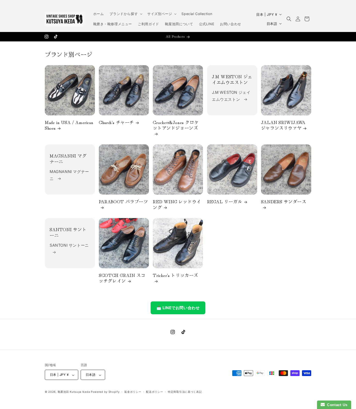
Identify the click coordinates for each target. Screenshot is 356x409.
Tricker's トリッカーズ (175, 275)
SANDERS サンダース (283, 202)
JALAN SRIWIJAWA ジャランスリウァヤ (283, 125)
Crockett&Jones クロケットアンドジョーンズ (176, 125)
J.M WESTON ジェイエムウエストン (232, 79)
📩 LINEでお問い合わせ (178, 307)
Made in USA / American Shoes (69, 125)
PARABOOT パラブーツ (123, 202)
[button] (125, 14)
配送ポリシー (154, 391)
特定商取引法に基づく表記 (185, 391)
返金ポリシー (132, 391)
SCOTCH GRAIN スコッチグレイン (122, 278)
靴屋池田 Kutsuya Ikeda (74, 392)
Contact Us (336, 405)
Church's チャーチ (116, 122)
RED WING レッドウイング (177, 204)
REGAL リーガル (224, 201)
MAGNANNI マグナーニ (68, 159)
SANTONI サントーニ (68, 232)
